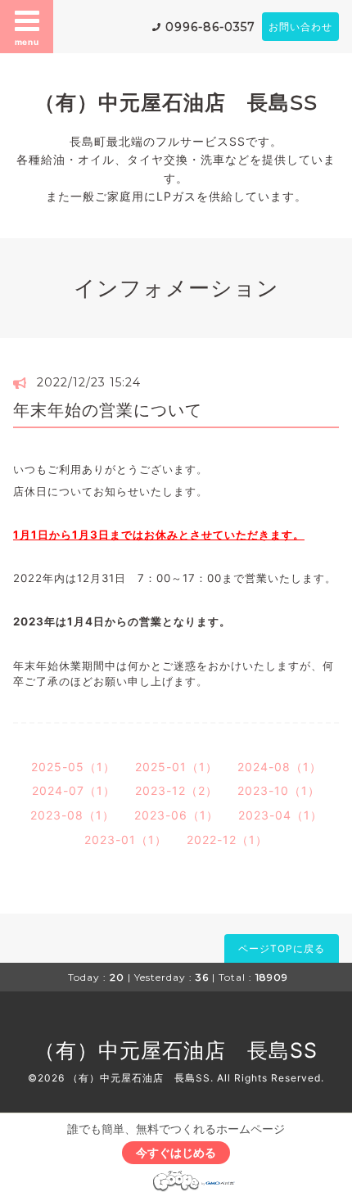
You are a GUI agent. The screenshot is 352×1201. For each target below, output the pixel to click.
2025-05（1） (73, 767)
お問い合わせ (300, 26)
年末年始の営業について (107, 410)
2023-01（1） (125, 840)
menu (27, 42)
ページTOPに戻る (281, 948)
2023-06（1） (176, 815)
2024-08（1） (279, 767)
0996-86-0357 (210, 27)
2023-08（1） (72, 815)
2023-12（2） (176, 790)
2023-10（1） (278, 790)
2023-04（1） (280, 815)
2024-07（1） (73, 790)
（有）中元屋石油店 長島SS (176, 102)
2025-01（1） (176, 767)
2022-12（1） (227, 840)
